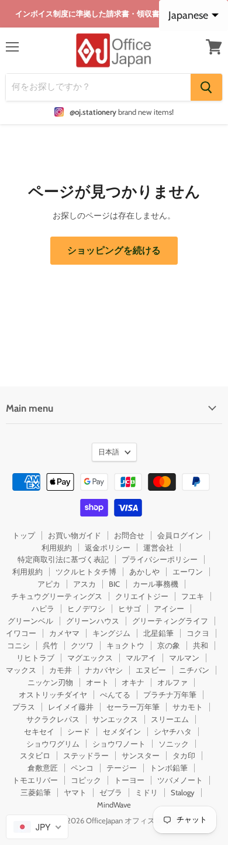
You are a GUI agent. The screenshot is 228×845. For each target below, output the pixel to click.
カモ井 (60, 670)
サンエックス (115, 719)
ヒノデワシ (86, 608)
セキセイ (39, 731)
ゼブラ (110, 792)
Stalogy (183, 792)
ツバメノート (180, 780)
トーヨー (129, 780)
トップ (23, 535)
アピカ (48, 584)
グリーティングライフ (170, 620)
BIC (114, 584)
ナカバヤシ (104, 670)
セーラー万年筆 (133, 706)
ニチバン (194, 670)
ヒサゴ (129, 608)
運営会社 (158, 547)
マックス (21, 670)
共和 (200, 645)
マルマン (184, 657)
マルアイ (141, 657)
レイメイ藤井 (71, 706)
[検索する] (206, 87)
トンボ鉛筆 (169, 767)
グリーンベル (30, 620)
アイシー (169, 608)
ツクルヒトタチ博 (86, 571)
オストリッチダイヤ (53, 694)
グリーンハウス (92, 620)
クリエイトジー (141, 596)
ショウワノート (119, 743)
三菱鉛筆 (35, 792)
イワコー (21, 633)
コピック (86, 780)
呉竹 (50, 645)
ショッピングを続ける (114, 250)
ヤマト (75, 792)
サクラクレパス (53, 719)
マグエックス (90, 657)
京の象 (168, 645)
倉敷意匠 (42, 767)
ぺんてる (115, 694)
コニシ (18, 645)
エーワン (187, 571)
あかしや (144, 571)
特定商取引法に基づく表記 (63, 559)
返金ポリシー (107, 547)
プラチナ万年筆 (169, 694)
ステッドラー (86, 755)
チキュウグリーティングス (56, 596)
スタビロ (35, 755)
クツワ (82, 645)
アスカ (84, 584)
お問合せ (129, 535)
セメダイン (122, 731)
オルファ (172, 682)
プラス (23, 706)
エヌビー (151, 670)
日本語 (108, 451)
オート (97, 682)
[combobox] (37, 827)
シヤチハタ (173, 731)
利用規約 (57, 547)
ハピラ (43, 608)
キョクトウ (125, 645)
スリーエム (170, 719)
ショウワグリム (53, 743)
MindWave (114, 804)
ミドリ (146, 792)
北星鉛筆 (158, 633)
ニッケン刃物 (50, 682)
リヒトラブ (35, 657)
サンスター (141, 755)
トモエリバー (35, 780)
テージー (121, 767)
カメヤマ (64, 633)
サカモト (187, 706)
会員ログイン (180, 535)
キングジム (111, 633)
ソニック (173, 743)
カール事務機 (155, 584)
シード (78, 731)
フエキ (192, 596)
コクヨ (197, 633)
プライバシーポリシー (160, 559)
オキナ (133, 682)
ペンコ (82, 767)
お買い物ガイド (74, 535)
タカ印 (183, 755)
